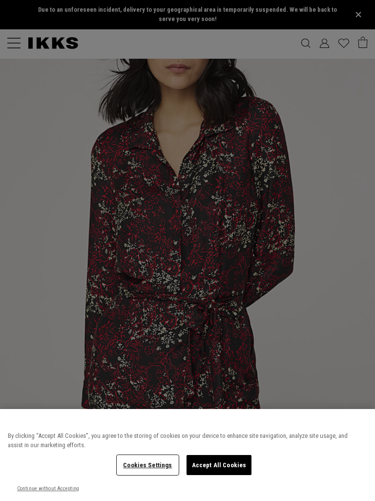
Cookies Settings (147, 465)
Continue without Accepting (48, 488)
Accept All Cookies (219, 465)
